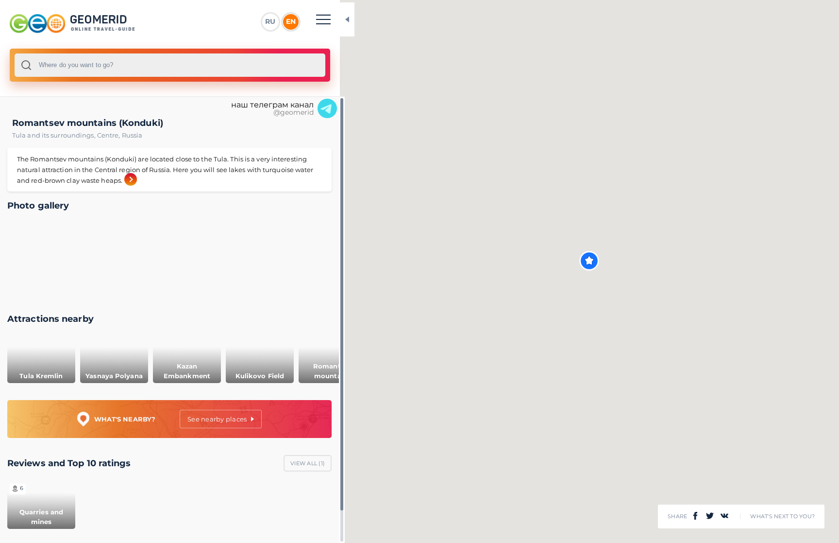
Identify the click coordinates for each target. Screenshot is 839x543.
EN (291, 21)
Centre (109, 135)
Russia (132, 135)
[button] (589, 261)
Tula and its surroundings (54, 135)
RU (270, 21)
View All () (307, 463)
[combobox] (170, 65)
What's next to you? (782, 516)
